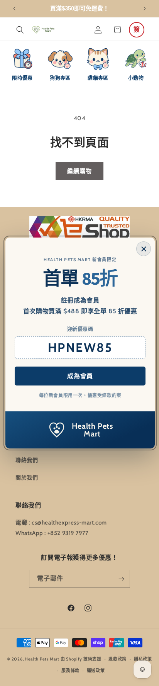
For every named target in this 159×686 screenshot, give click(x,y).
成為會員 (80, 376)
